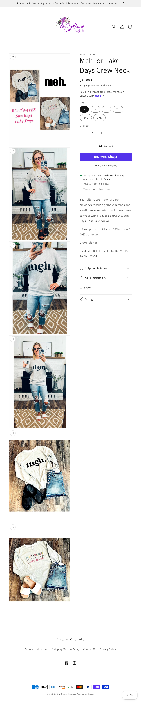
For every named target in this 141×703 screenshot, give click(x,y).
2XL (86, 117)
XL (117, 109)
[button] (11, 27)
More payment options (106, 165)
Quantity (84, 125)
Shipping (84, 85)
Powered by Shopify (85, 694)
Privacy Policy (108, 649)
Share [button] (87, 287)
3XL (99, 117)
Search (29, 649)
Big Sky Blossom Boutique (65, 694)
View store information (97, 189)
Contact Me (90, 649)
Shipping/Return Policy (66, 649)
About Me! (43, 649)
